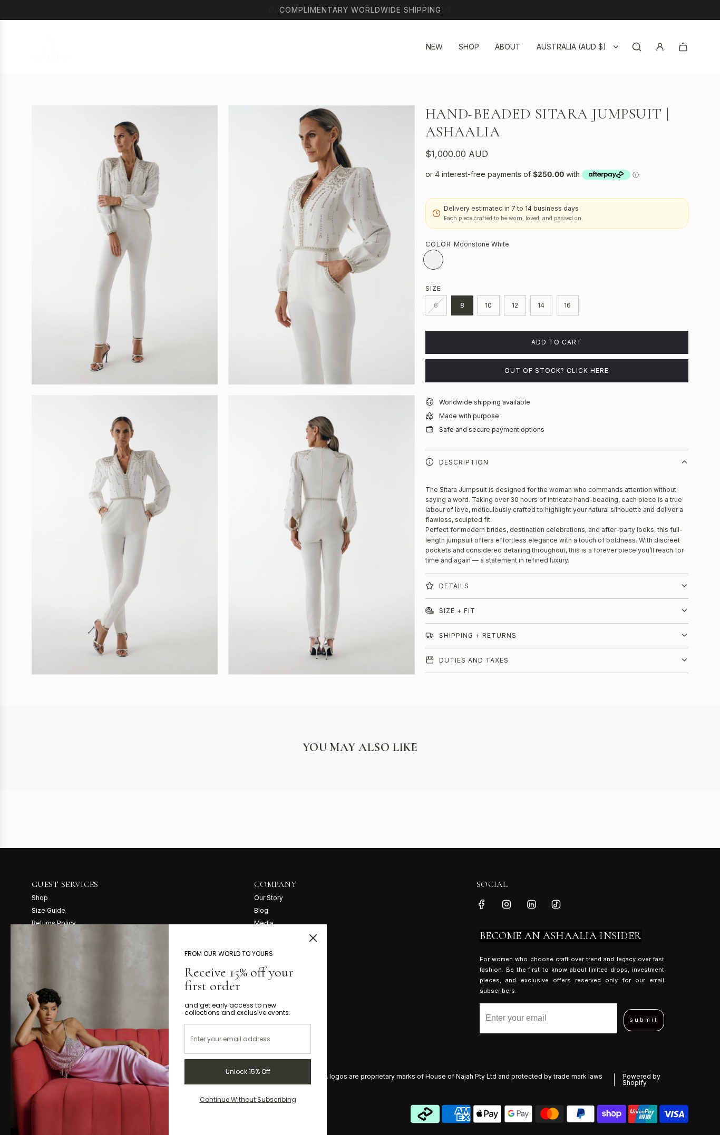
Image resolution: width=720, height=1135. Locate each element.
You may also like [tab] (360, 747)
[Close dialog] (313, 938)
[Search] (636, 46)
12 (515, 305)
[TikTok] (556, 904)
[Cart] (683, 46)
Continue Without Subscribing (248, 1099)
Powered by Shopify (641, 1079)
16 (567, 305)
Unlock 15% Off (248, 1071)
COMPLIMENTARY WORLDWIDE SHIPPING (360, 9)
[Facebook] (481, 904)
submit (643, 1019)
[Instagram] (506, 904)
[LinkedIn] (531, 904)
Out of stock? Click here (556, 370)
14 (541, 305)
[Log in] (660, 46)
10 (488, 305)
